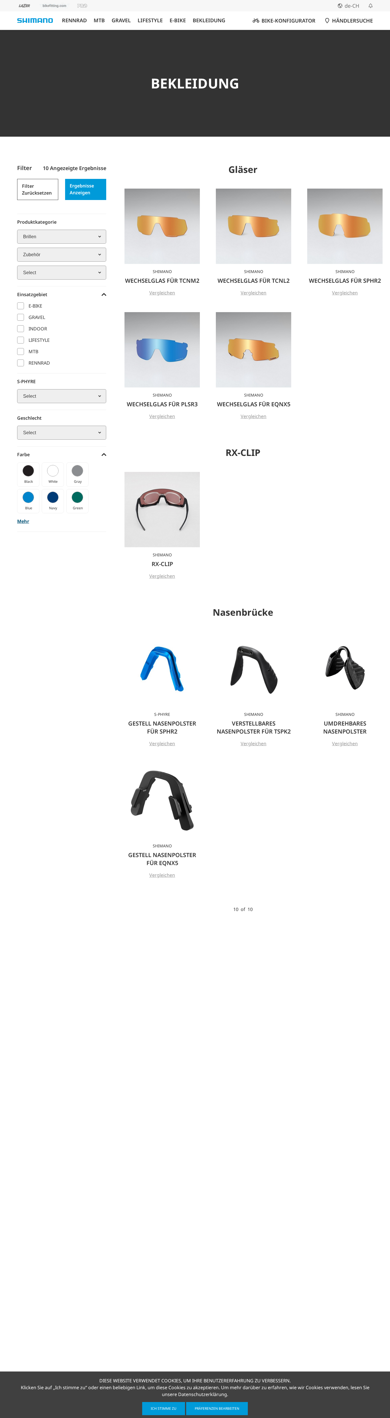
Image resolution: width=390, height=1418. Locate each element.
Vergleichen (162, 293)
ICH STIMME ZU (163, 1408)
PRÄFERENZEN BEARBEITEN (217, 1408)
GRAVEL (121, 20)
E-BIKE (178, 20)
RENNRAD (74, 20)
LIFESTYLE (150, 20)
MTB (99, 20)
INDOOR (38, 329)
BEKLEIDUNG (209, 20)
